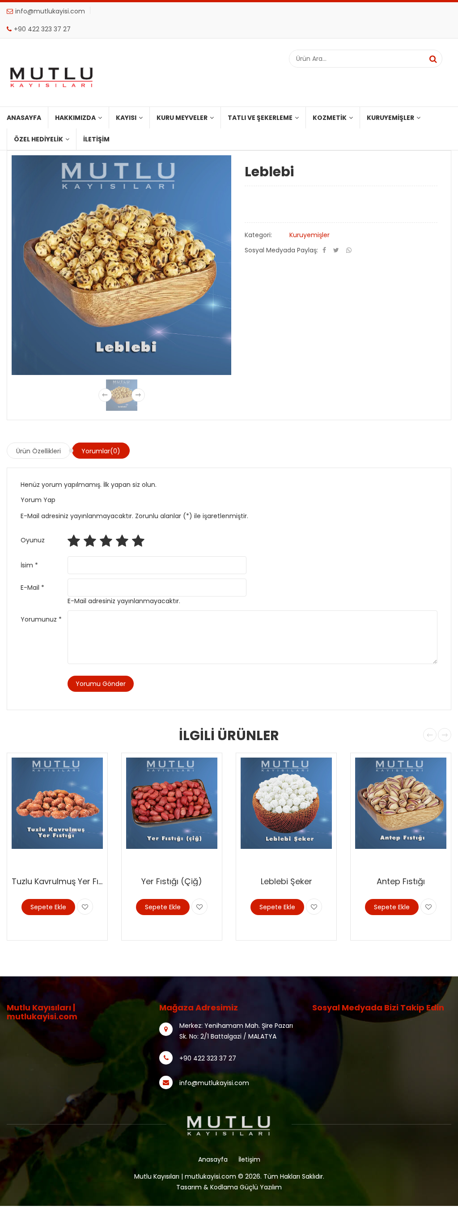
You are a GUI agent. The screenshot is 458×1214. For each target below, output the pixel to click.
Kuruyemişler (390, 117)
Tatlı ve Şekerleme (260, 117)
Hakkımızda (75, 117)
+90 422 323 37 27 (42, 29)
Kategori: (258, 234)
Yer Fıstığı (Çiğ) (171, 881)
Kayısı (126, 117)
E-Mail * (32, 587)
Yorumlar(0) (100, 451)
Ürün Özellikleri (38, 451)
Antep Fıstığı (401, 881)
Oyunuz (33, 540)
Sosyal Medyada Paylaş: (281, 250)
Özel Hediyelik (38, 139)
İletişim (96, 139)
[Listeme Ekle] (85, 907)
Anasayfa (24, 117)
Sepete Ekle (48, 907)
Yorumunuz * (41, 619)
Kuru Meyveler (182, 117)
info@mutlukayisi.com (50, 11)
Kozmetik (330, 117)
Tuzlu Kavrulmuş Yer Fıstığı (63, 881)
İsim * (29, 565)
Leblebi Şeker (286, 881)
